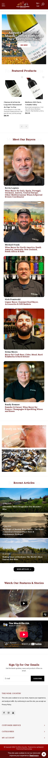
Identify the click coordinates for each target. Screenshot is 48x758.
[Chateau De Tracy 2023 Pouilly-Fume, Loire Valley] (34, 88)
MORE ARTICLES (23, 569)
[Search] (42, 4)
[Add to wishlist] (22, 77)
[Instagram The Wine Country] (8, 713)
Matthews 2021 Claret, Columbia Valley (12, 103)
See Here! (24, 45)
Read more (34, 756)
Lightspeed (39, 747)
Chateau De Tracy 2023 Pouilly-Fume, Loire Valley (33, 104)
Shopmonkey (27, 749)
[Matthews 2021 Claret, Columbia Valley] (13, 88)
